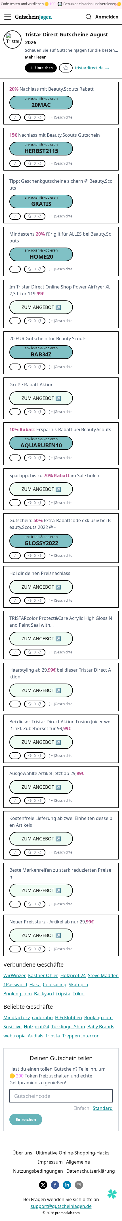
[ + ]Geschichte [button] (60, 117)
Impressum (50, 1162)
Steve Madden (103, 975)
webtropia (14, 1036)
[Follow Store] (66, 67)
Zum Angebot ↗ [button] (41, 307)
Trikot (79, 993)
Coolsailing (54, 984)
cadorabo (42, 1017)
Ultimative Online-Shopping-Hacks (73, 1153)
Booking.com (17, 993)
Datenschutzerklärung (90, 1171)
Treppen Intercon (81, 1036)
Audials (35, 1036)
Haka (35, 984)
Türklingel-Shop (68, 1026)
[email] (79, 1184)
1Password (15, 984)
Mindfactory (16, 1017)
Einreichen (44, 67)
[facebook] (55, 1184)
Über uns (22, 1153)
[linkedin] (67, 1184)
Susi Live (12, 1026)
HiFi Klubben (68, 1017)
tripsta (63, 993)
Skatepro (78, 984)
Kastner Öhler (43, 975)
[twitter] (43, 1184)
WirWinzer (14, 975)
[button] (41, 102)
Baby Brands (100, 1026)
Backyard (44, 993)
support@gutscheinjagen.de (61, 1206)
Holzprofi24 (73, 975)
